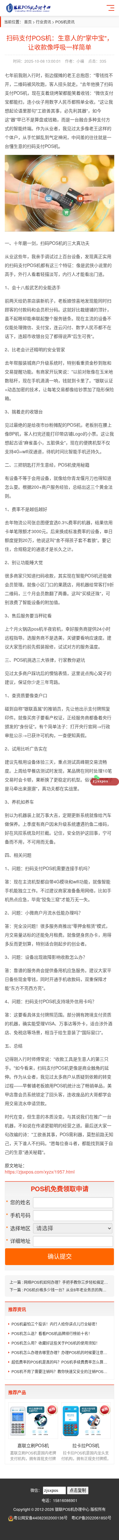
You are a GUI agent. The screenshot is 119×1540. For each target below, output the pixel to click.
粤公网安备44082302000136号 (41, 1517)
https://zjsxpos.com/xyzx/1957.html (40, 1171)
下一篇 (60, 1289)
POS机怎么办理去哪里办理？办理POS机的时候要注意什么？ (61, 1352)
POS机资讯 (65, 21)
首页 (28, 21)
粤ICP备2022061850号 (91, 1517)
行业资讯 (43, 21)
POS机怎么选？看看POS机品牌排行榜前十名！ (51, 1333)
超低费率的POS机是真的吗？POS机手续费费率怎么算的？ (61, 1362)
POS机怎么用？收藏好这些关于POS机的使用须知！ (55, 1343)
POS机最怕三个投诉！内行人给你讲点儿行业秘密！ (55, 1324)
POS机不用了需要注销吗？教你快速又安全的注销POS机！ (61, 1371)
